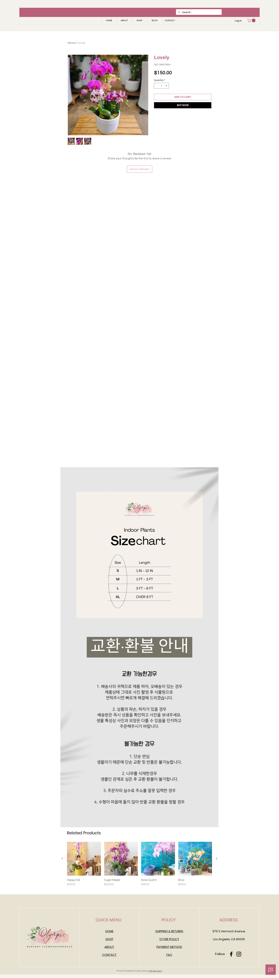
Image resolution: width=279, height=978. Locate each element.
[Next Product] (217, 858)
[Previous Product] (62, 858)
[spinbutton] (161, 85)
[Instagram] (239, 954)
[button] (251, 20)
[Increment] (167, 85)
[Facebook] (231, 954)
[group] (139, 864)
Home (71, 43)
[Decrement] (156, 85)
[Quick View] (84, 859)
